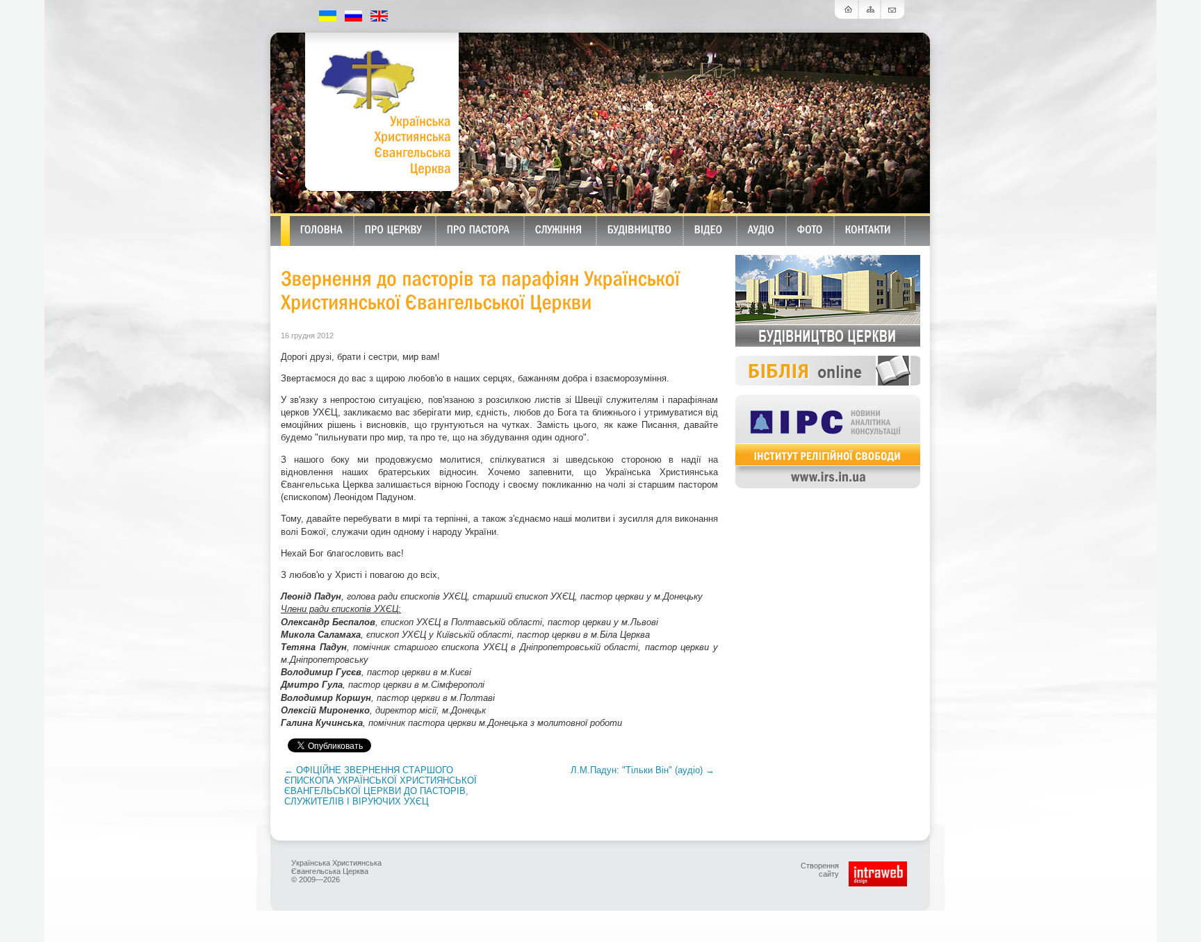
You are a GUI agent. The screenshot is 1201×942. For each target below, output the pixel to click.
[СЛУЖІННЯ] (558, 229)
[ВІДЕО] (708, 229)
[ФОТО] (810, 229)
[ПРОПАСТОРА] (478, 229)
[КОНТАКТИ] (868, 229)
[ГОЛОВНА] (321, 229)
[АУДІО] (761, 229)
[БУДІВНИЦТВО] (639, 229)
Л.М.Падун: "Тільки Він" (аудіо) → (642, 770)
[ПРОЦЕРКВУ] (393, 229)
